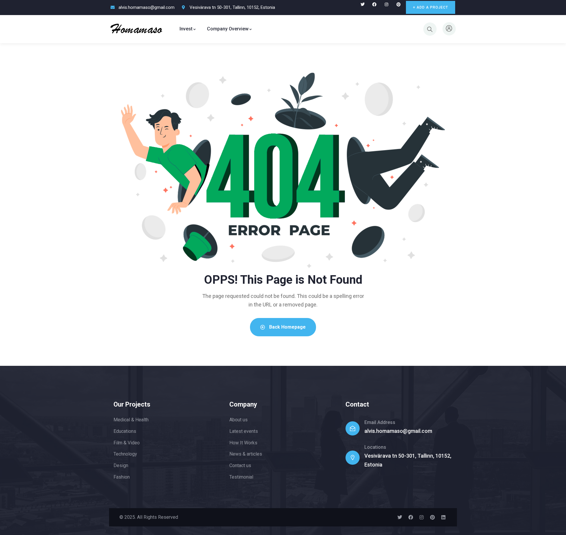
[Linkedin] (443, 517)
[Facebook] (374, 4)
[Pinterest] (398, 4)
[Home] (136, 29)
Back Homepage (287, 327)
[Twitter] (362, 4)
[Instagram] (386, 4)
